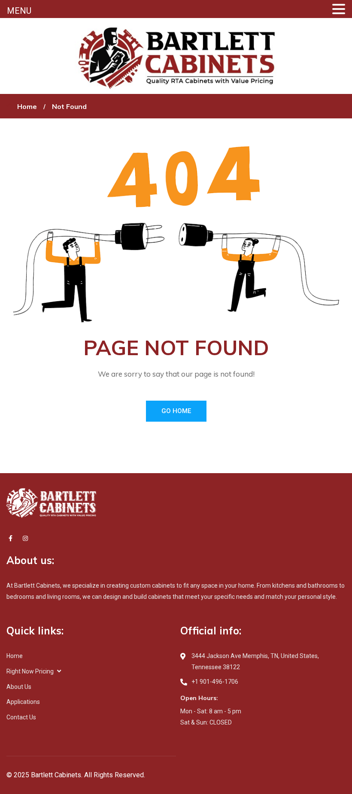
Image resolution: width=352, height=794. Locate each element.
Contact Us (21, 717)
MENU (19, 11)
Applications (23, 701)
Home (27, 106)
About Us (18, 686)
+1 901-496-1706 (214, 681)
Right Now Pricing (30, 671)
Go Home (176, 411)
